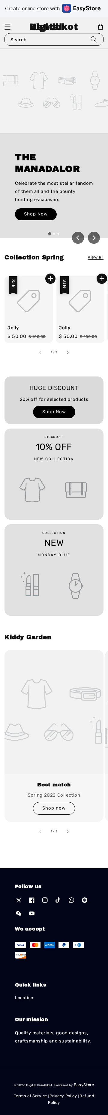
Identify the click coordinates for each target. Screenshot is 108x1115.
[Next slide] (94, 238)
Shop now (54, 808)
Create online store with (32, 8)
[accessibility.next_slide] (67, 831)
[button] (7, 26)
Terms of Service (30, 1096)
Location (24, 997)
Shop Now (36, 214)
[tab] (49, 233)
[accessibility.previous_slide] (40, 831)
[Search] (94, 39)
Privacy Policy (63, 1096)
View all (96, 257)
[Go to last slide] (78, 238)
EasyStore (84, 1084)
